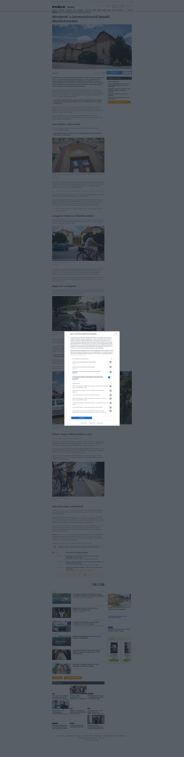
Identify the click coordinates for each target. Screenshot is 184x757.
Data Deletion (84, 423)
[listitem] (92, 359)
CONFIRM (81, 417)
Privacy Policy (100, 423)
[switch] (110, 362)
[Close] (117, 334)
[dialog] (92, 378)
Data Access (92, 423)
